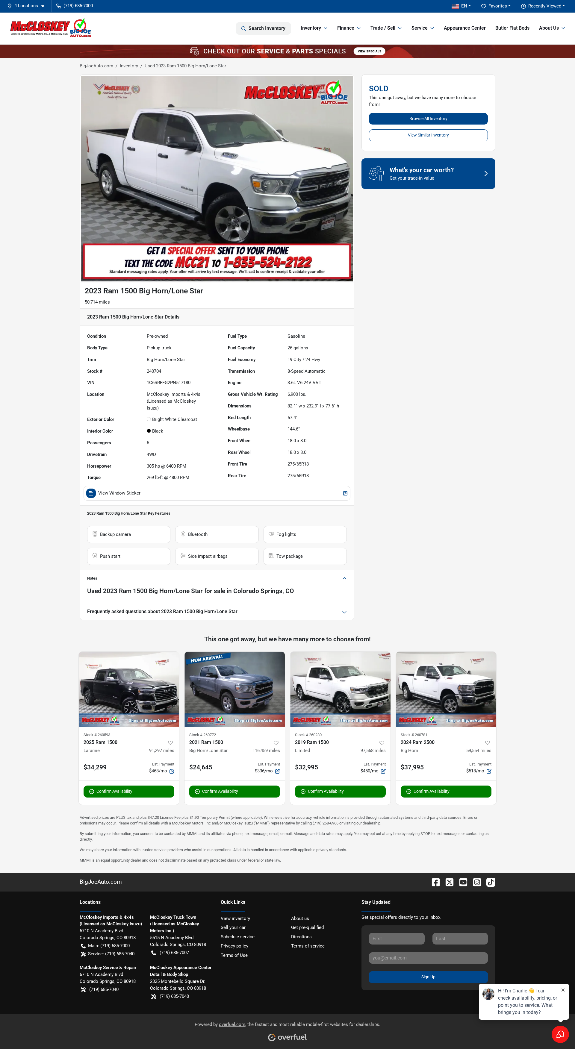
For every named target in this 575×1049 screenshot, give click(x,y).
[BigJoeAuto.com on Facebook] (433, 881)
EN (464, 6)
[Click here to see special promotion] (287, 51)
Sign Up (428, 976)
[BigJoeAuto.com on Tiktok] (488, 881)
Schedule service (238, 936)
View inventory (235, 918)
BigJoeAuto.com (96, 66)
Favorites (497, 6)
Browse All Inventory (428, 118)
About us (300, 918)
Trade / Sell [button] (382, 28)
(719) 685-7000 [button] (78, 5)
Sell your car (233, 927)
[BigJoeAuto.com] (51, 28)
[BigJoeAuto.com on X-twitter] (447, 881)
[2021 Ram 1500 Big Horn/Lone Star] (234, 689)
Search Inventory (267, 28)
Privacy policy (234, 946)
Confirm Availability (114, 791)
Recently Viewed (544, 6)
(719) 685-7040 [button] (104, 989)
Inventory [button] (311, 28)
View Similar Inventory (428, 135)
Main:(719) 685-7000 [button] (109, 945)
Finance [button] (345, 28)
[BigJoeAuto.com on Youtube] (461, 881)
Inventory (129, 66)
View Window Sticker (119, 493)
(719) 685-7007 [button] (174, 952)
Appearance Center (465, 28)
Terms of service (308, 946)
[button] (28, 6)
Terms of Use (234, 955)
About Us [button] (549, 28)
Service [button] (419, 28)
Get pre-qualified (307, 927)
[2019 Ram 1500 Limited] (340, 689)
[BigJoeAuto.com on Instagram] (475, 881)
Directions (301, 936)
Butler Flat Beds (512, 28)
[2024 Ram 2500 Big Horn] (446, 689)
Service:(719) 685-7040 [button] (111, 953)
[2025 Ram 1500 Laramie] (129, 689)
